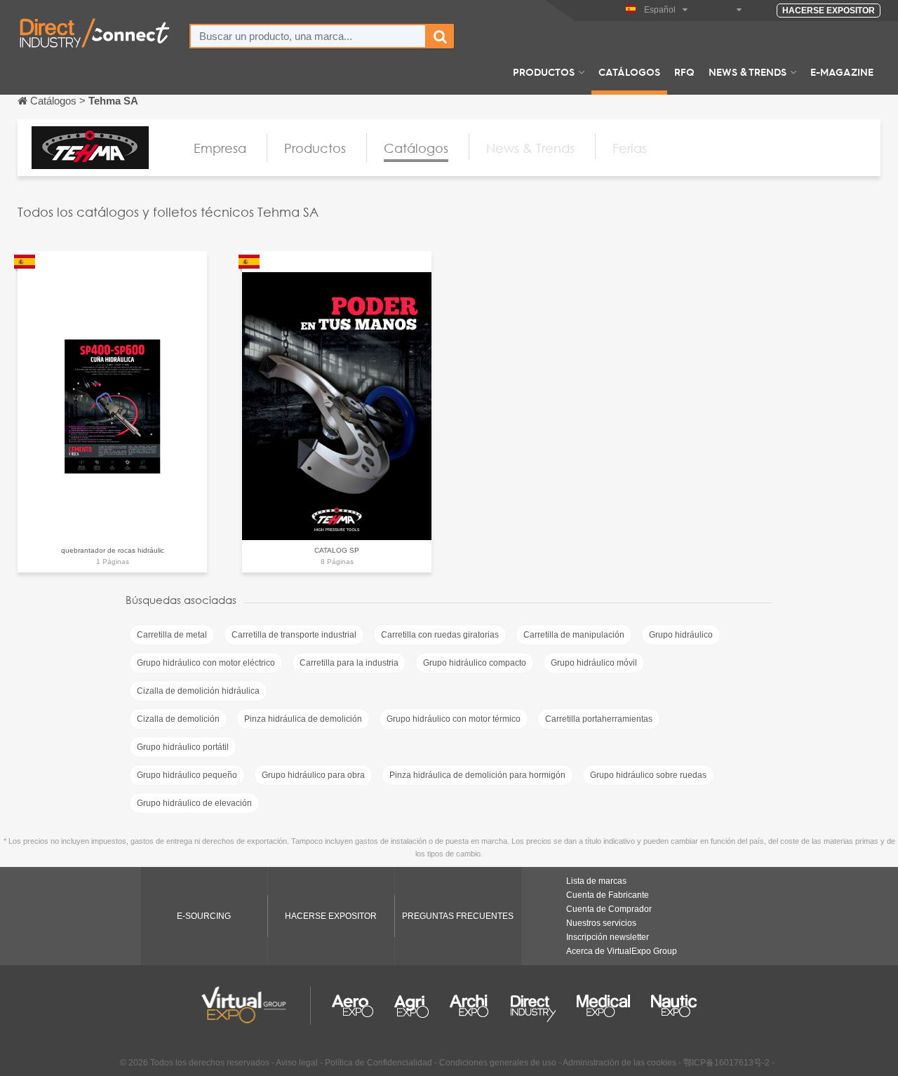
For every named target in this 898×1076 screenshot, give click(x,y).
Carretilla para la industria (349, 663)
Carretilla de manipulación (573, 635)
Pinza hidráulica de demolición (303, 719)
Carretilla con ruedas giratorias (440, 635)
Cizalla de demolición (178, 719)
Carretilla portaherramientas (598, 719)
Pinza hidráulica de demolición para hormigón (477, 775)
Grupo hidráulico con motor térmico (454, 719)
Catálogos (629, 71)
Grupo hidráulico (681, 635)
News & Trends (747, 71)
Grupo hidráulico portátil (183, 747)
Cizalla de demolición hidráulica (198, 691)
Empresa (220, 148)
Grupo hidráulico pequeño (187, 775)
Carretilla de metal (172, 635)
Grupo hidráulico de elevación (194, 803)
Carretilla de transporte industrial (294, 635)
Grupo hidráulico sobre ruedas (648, 775)
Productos (544, 71)
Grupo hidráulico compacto (474, 663)
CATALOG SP (336, 550)
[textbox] (308, 36)
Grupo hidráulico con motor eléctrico (206, 663)
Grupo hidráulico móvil (594, 663)
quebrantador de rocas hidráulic (112, 550)
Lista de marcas (596, 881)
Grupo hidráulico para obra (313, 775)
